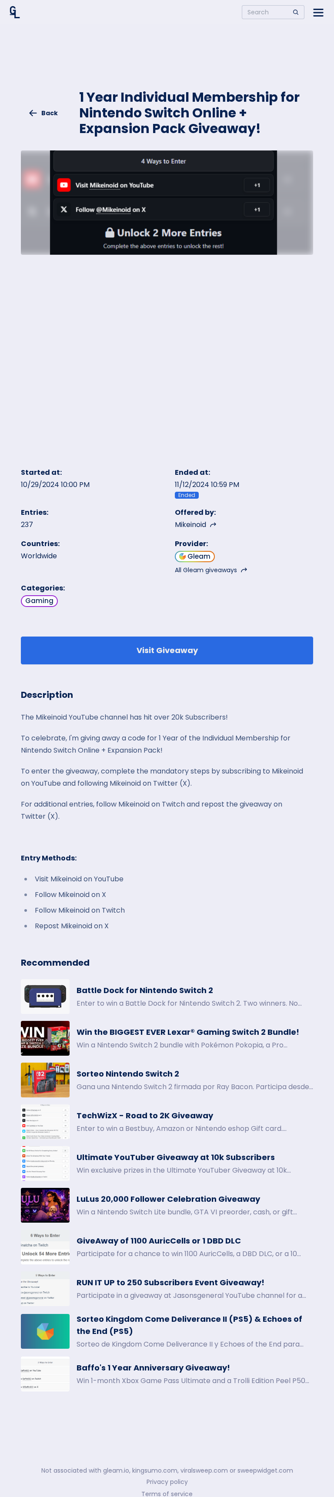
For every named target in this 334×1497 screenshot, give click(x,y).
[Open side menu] (318, 12)
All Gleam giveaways (206, 570)
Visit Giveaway (167, 650)
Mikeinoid (190, 525)
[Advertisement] (167, 63)
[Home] (15, 12)
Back (49, 113)
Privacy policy (167, 1481)
